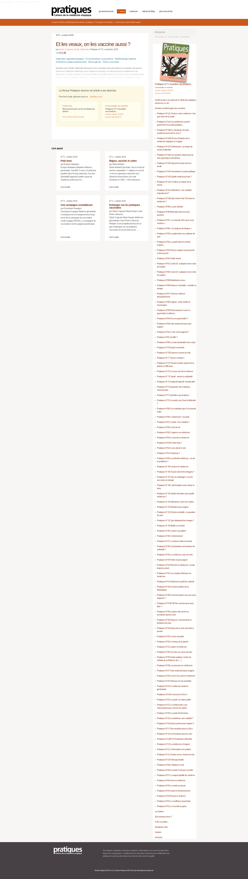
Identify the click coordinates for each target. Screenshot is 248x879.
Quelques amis (161, 827)
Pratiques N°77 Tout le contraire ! (170, 358)
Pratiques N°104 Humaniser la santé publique (176, 171)
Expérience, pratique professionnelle (71, 62)
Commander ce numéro (116, 106)
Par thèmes (185, 37)
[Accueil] (72, 11)
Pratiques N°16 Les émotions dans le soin (174, 734)
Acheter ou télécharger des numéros (71, 22)
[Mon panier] (184, 11)
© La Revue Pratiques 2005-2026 (123, 870)
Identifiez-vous (96, 97)
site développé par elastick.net (144, 870)
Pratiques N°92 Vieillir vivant (169, 258)
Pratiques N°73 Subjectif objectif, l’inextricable (176, 382)
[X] (65, 53)
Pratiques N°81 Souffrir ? (167, 337)
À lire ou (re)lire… (162, 822)
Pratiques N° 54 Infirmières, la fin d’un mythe (175, 502)
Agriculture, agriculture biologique (70, 59)
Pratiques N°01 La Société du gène (172, 806)
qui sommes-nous (106, 11)
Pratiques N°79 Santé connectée (170, 347)
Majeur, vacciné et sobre (123, 160)
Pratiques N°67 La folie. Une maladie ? (173, 422)
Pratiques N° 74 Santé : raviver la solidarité (174, 376)
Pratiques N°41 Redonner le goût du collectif (175, 581)
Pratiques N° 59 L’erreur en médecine (172, 467)
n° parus (121, 11)
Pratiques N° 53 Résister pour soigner (172, 507)
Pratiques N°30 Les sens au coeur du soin (174, 652)
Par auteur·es (161, 37)
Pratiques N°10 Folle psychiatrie (170, 760)
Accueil (54, 22)
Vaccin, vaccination (110, 62)
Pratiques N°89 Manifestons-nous (171, 280)
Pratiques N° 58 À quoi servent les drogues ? (175, 472)
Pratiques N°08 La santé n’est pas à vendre (175, 770)
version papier (114, 114)
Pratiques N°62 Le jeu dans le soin (171, 448)
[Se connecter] (193, 11)
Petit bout (66, 160)
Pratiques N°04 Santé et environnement (173, 791)
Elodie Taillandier (81, 49)
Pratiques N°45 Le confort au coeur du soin (175, 555)
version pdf (113, 117)
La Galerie (159, 811)
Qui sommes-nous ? (163, 817)
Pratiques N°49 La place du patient (171, 531)
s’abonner (133, 11)
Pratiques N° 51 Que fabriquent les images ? (175, 520)
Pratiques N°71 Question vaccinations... (100, 22)
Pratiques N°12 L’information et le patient (174, 749)
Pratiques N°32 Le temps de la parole (172, 642)
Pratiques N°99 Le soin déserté (170, 207)
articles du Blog (148, 11)
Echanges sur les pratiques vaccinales (124, 206)
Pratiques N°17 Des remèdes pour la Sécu (175, 729)
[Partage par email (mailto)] (57, 53)
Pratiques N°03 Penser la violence (171, 796)
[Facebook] (60, 53)
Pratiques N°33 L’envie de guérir (170, 636)
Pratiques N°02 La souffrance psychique (174, 801)
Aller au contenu (21, 2)
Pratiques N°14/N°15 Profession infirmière (174, 739)
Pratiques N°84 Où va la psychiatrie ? (172, 318)
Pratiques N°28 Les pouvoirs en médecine (174, 665)
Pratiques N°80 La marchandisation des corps (176, 342)
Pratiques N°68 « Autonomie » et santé (173, 417)
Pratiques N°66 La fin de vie (168, 427)
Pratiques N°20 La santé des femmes (172, 713)
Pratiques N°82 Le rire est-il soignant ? (173, 332)
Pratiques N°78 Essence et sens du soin (174, 353)
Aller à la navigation (8, 2)
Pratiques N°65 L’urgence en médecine (173, 432)
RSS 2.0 (109, 870)
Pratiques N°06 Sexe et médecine (171, 780)
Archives (158, 837)
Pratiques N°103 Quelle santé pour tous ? (174, 177)
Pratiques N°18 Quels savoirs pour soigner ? (175, 723)
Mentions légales (100, 870)
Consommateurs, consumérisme (99, 59)
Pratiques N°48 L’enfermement (170, 536)
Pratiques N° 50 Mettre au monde (171, 526)
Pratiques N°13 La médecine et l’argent (173, 744)
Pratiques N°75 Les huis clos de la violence (175, 371)
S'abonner (67, 106)
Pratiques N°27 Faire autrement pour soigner (175, 671)
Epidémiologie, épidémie (125, 59)
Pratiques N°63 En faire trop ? (169, 443)
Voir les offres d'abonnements (73, 117)
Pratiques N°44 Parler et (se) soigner (172, 560)
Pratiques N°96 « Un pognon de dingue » (174, 228)
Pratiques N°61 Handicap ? (168, 453)
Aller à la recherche (34, 2)
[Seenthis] (62, 53)
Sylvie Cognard (66, 49)
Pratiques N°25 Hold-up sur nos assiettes (174, 681)
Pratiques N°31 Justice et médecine (172, 647)
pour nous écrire (165, 11)
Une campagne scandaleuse (76, 205)
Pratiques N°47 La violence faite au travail (174, 541)
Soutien (158, 832)
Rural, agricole (94, 62)
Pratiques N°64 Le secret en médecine (173, 438)
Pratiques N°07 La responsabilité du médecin (176, 775)
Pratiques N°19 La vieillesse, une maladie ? (175, 718)
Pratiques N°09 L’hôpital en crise (170, 765)
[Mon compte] (189, 11)
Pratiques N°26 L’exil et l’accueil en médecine (176, 676)
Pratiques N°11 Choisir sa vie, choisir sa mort (175, 754)
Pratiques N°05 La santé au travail (171, 785)
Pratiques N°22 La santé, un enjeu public (174, 700)
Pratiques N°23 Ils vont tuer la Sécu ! (172, 694)
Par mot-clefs (173, 37)
